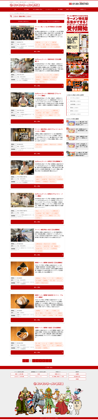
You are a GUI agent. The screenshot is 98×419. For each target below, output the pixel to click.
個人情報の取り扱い (77, 376)
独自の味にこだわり (75, 101)
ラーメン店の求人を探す (19, 371)
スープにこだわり (74, 98)
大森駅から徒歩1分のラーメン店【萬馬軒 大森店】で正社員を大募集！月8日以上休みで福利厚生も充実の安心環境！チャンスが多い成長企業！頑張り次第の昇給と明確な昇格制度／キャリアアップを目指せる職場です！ (49, 334)
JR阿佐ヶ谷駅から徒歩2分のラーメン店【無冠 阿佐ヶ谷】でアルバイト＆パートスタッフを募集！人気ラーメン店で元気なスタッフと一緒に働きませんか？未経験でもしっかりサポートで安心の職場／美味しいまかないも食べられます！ (49, 137)
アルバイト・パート (38, 376)
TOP (15, 9)
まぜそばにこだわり (75, 114)
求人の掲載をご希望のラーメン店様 (58, 376)
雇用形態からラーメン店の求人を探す (38, 371)
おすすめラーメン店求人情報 (19, 376)
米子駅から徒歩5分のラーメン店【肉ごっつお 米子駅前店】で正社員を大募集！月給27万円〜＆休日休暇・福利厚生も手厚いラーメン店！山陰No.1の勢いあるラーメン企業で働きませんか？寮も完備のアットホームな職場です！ (49, 35)
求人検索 (60, 9)
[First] (24, 360)
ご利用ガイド (82, 9)
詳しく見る (37, 51)
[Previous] (27, 360)
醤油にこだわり (74, 107)
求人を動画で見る (37, 9)
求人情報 (26, 9)
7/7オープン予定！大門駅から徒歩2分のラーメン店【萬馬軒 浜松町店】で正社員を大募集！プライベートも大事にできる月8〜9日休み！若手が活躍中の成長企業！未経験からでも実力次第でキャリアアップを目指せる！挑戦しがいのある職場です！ (49, 268)
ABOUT (77, 371)
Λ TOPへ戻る (49, 367)
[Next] (47, 360)
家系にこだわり (74, 111)
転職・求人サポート (71, 9)
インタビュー (48, 9)
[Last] (50, 360)
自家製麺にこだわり (75, 104)
